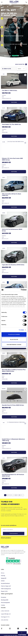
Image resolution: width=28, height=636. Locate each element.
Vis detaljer (21, 329)
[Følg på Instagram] (10, 629)
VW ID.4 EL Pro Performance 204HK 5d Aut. (12, 230)
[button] (2, 2)
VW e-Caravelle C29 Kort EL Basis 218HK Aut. (11, 194)
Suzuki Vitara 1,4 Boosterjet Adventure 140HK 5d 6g (13, 439)
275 (19, 495)
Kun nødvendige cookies (14, 344)
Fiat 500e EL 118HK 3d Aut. (9, 90)
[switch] (25, 316)
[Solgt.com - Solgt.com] (14, 2)
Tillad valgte (14, 339)
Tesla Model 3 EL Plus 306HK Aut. (11, 124)
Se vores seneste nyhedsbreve (8, 525)
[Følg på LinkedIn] (18, 629)
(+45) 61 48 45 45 (5, 611)
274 (16, 495)
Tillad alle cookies (14, 334)
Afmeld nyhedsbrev (6, 538)
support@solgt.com (6, 614)
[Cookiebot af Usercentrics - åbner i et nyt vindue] (21, 290)
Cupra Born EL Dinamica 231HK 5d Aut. (13, 264)
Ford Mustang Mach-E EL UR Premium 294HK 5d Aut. (13, 475)
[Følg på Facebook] (1, 629)
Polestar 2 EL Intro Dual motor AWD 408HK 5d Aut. (12, 159)
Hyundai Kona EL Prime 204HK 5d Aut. (13, 405)
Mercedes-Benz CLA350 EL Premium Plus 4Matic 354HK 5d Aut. (14, 370)
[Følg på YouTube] (26, 629)
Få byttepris (14, 102)
